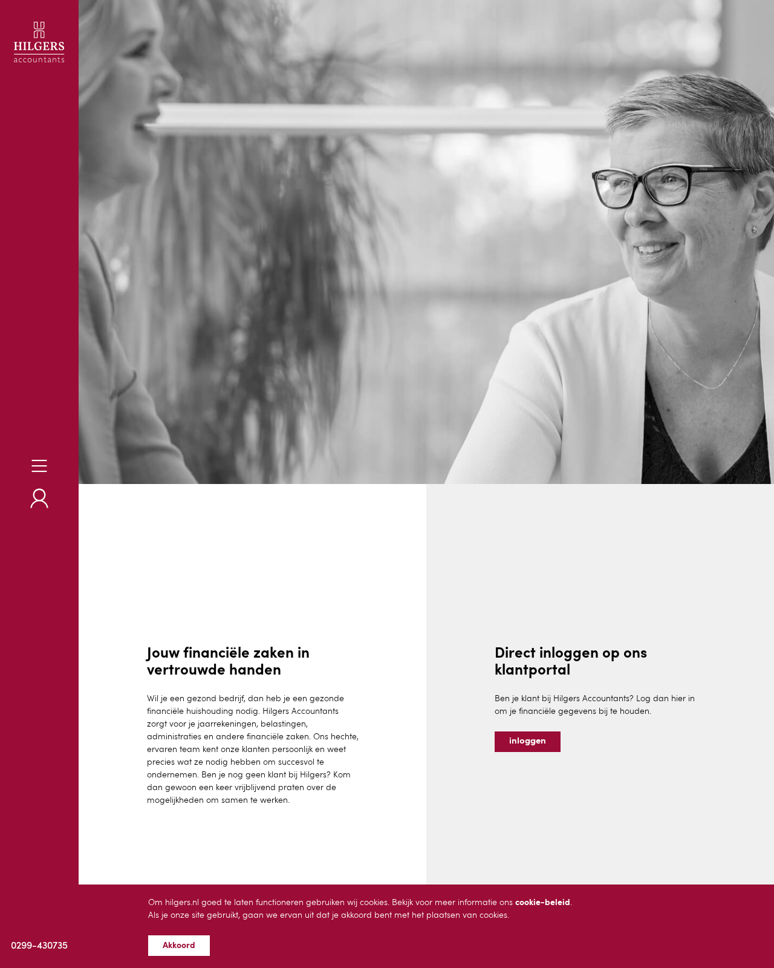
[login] (39, 498)
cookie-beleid (542, 902)
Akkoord (179, 945)
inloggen (527, 741)
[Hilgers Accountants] (39, 42)
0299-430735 (39, 946)
